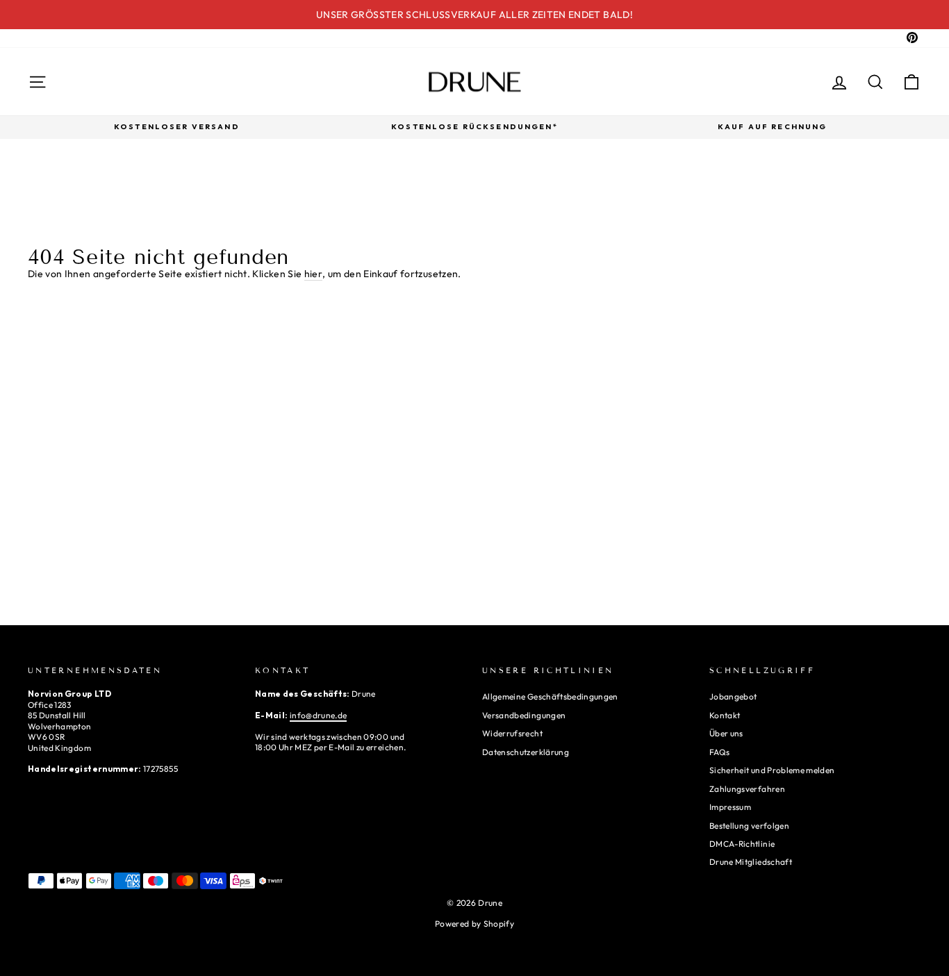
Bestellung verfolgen (749, 825)
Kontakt (724, 715)
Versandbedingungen (524, 715)
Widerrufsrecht (512, 733)
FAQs (719, 752)
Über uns (726, 733)
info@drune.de (318, 715)
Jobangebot (733, 696)
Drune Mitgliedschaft (750, 862)
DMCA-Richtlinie (742, 843)
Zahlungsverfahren (747, 789)
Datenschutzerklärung (525, 752)
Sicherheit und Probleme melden (772, 770)
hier (313, 273)
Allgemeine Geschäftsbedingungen (550, 696)
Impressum (730, 807)
